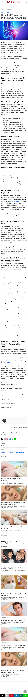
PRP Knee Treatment (6, 12)
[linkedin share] (10, 439)
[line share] (15, 439)
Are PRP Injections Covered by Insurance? (13, 645)
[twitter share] (2, 439)
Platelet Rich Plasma (14, 451)
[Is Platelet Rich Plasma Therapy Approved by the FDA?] (14, 582)
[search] (26, 2)
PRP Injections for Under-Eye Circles (12, 542)
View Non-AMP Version (17, 691)
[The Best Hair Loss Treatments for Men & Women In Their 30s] (14, 556)
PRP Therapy (10, 9)
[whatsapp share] (12, 439)
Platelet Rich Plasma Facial (7, 667)
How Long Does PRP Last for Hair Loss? (13, 620)
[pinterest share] (7, 439)
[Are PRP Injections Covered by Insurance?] (14, 469)
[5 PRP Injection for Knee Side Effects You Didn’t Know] (14, 517)
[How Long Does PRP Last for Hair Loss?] (14, 609)
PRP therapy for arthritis (19, 452)
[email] (7, 695)
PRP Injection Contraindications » (19, 427)
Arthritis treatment (5, 451)
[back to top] (25, 691)
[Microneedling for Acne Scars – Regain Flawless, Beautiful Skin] (14, 493)
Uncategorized (4, 642)
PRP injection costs (12, 363)
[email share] (5, 439)
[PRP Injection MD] (14, 2)
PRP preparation (15, 201)
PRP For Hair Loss (5, 617)
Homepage (3, 9)
